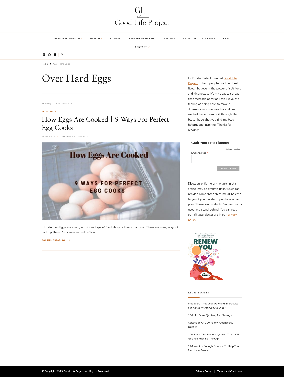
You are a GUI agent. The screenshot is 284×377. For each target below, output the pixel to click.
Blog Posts (49, 111)
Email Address (199, 152)
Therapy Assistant (142, 38)
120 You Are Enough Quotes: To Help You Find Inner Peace (213, 348)
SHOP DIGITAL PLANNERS (199, 38)
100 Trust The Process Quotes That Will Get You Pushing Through (213, 337)
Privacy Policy (204, 371)
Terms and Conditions (229, 371)
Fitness (115, 38)
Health (95, 38)
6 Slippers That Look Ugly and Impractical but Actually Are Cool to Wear (213, 306)
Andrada (50, 136)
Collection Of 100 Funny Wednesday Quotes (210, 325)
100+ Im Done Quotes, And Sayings (210, 315)
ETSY (226, 38)
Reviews (169, 38)
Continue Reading (53, 240)
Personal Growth (67, 38)
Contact (141, 47)
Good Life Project (142, 22)
